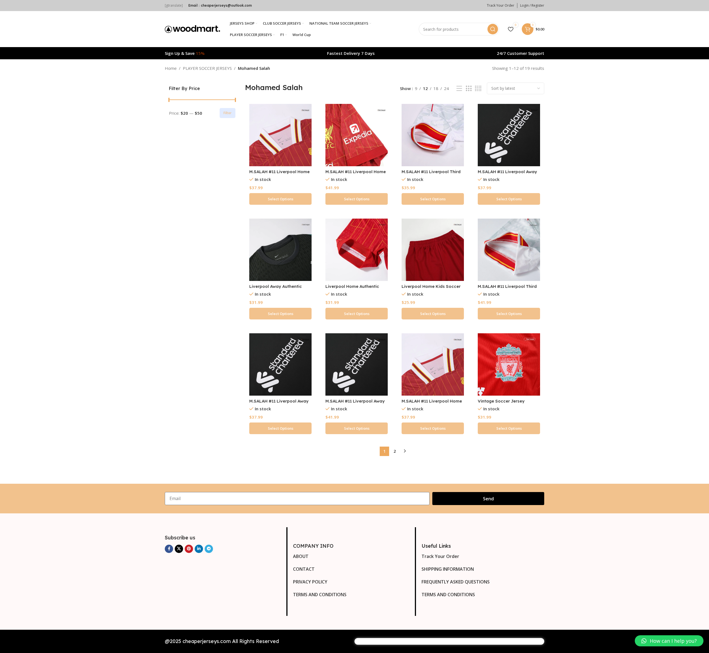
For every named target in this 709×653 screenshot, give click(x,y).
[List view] (459, 88)
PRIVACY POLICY (310, 582)
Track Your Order (440, 556)
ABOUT (301, 556)
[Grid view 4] (478, 88)
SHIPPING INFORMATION (448, 569)
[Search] (492, 29)
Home (171, 68)
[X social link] (179, 549)
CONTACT (304, 569)
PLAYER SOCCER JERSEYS (207, 68)
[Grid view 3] (468, 88)
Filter (228, 113)
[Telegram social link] (209, 549)
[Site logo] (192, 28)
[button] (669, 640)
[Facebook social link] (169, 549)
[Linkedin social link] (199, 549)
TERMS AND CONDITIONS (319, 594)
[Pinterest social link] (189, 549)
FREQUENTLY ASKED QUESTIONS (456, 582)
